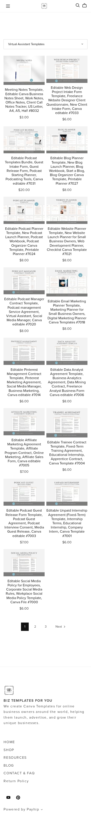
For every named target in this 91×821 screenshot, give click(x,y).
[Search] (78, 5)
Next (59, 626)
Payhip (33, 809)
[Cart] (86, 5)
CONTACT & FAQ (19, 773)
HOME (9, 742)
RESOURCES (15, 757)
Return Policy (16, 781)
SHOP (9, 750)
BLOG (9, 765)
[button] (42, 810)
